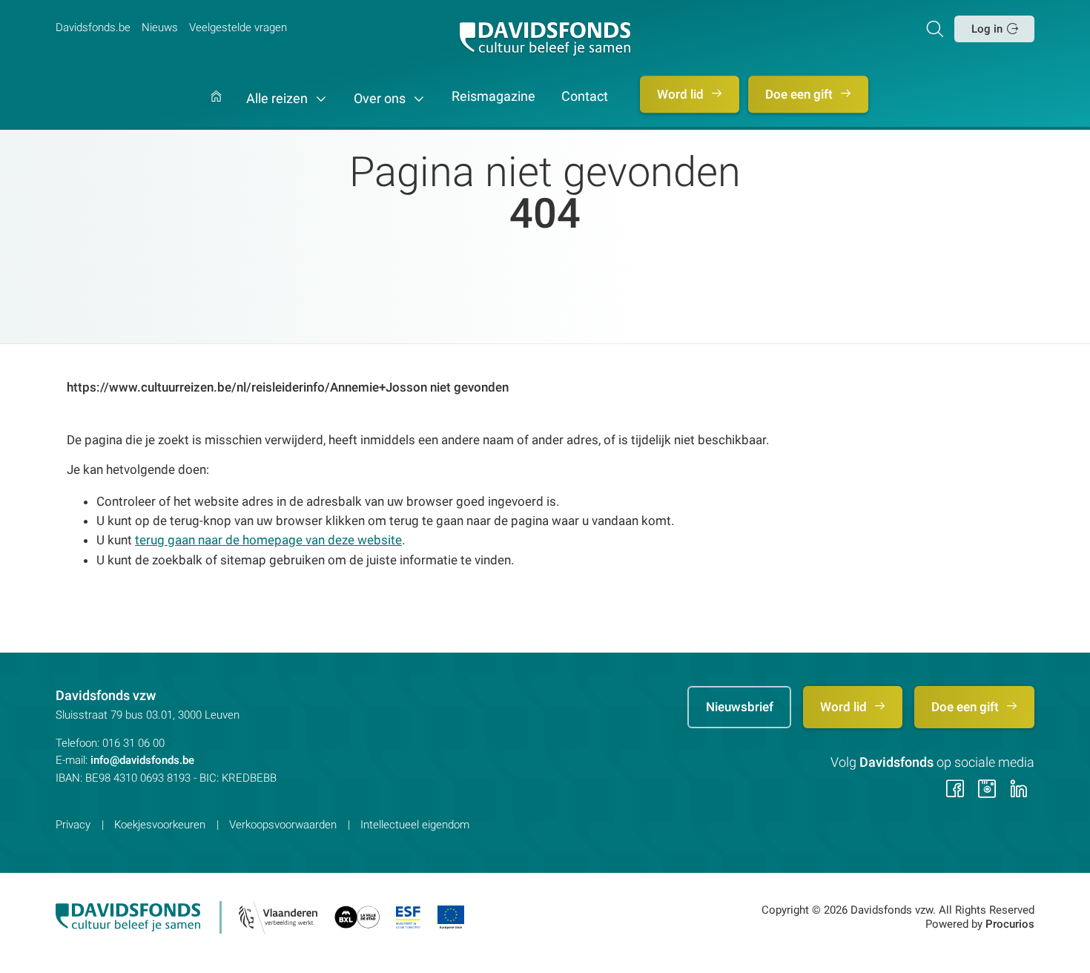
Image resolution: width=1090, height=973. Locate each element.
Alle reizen (278, 98)
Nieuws (160, 27)
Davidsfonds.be (93, 27)
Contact (584, 97)
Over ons (381, 98)
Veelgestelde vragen (238, 27)
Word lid (682, 94)
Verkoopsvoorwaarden (283, 824)
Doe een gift (800, 94)
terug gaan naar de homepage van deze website (268, 539)
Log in (987, 29)
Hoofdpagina (216, 110)
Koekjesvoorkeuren (159, 824)
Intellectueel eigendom (414, 824)
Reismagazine (493, 97)
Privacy (73, 824)
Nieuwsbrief (739, 706)
